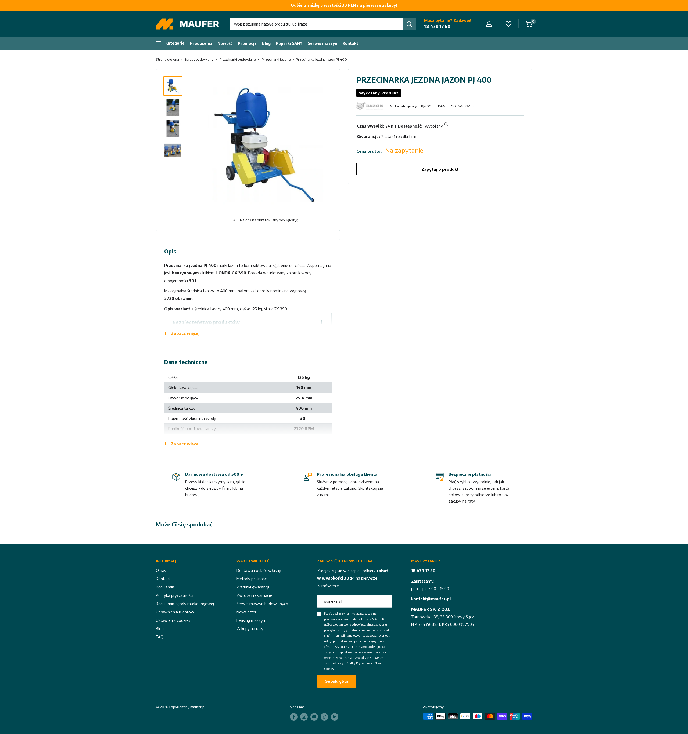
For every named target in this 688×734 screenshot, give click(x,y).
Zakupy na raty (249, 628)
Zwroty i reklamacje (254, 595)
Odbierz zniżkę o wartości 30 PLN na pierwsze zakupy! (344, 5)
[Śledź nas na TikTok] (324, 717)
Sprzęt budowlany (198, 59)
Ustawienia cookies (173, 620)
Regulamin (165, 586)
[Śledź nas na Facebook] (294, 717)
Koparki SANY (289, 43)
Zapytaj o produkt (439, 168)
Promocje (247, 43)
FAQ (159, 636)
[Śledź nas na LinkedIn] (334, 717)
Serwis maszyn (322, 43)
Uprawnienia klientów (175, 611)
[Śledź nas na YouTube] (314, 717)
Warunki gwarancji (252, 586)
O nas (161, 570)
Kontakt (350, 43)
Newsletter (246, 611)
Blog (266, 43)
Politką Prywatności (359, 663)
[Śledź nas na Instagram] (304, 717)
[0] (528, 24)
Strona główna (167, 59)
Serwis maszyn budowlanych (262, 603)
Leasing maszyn (250, 620)
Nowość (224, 43)
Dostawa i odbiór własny (258, 570)
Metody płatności (251, 578)
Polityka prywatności (174, 595)
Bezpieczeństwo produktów (206, 322)
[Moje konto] (489, 24)
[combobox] (316, 24)
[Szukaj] (409, 24)
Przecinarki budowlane (238, 59)
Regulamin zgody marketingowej (185, 603)
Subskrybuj (336, 681)
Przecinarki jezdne (276, 59)
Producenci (201, 43)
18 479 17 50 (437, 26)
